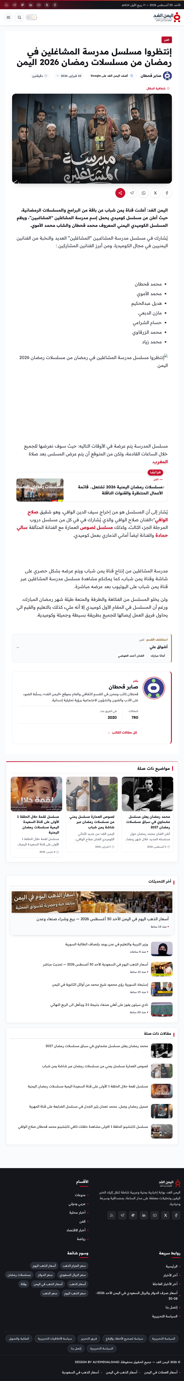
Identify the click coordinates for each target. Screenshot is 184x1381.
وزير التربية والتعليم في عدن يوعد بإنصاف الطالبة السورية (106, 944)
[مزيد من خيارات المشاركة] (120, 193)
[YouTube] (39, 5)
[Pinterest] (23, 5)
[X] (47, 5)
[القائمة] (8, 17)
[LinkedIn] (31, 5)
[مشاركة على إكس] (155, 193)
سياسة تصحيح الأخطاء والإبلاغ (124, 1338)
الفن (166, 39)
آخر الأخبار (170, 1275)
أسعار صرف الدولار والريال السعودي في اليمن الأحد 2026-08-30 (136, 1296)
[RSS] (6, 5)
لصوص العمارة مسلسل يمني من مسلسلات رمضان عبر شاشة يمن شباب (92, 821)
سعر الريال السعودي (73, 1275)
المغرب (160, 461)
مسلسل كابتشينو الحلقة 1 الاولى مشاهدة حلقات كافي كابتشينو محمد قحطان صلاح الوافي (83, 1126)
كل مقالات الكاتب (122, 733)
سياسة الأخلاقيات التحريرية (55, 1338)
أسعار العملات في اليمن (160, 1372)
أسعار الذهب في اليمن (48, 1284)
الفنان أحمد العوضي (131, 655)
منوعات (80, 1195)
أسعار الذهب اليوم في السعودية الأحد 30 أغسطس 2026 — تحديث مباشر (95, 964)
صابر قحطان (151, 75)
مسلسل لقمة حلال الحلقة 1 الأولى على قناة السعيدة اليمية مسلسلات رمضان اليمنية (38, 824)
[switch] (31, 17)
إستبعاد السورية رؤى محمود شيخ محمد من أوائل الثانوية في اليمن (100, 984)
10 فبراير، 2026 (71, 76)
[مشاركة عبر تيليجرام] (132, 193)
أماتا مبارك (158, 655)
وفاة (23, 1284)
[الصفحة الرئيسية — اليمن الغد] (166, 17)
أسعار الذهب (78, 1284)
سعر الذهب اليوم (75, 1293)
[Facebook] (55, 5)
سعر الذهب (50, 1293)
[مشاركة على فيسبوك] (167, 193)
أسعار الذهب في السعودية (80, 1372)
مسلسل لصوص (96, 527)
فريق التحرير (89, 1338)
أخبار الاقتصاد (75, 1230)
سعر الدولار (45, 1275)
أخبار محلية (77, 1212)
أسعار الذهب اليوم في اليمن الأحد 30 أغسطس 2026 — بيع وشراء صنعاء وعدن (103, 918)
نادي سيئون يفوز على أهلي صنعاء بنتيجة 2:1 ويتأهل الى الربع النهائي (99, 1004)
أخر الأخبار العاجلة (165, 1284)
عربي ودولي (77, 1204)
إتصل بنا (171, 1307)
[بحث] (19, 17)
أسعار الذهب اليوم (44, 1265)
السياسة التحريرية (164, 1316)
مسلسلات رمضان (19, 1275)
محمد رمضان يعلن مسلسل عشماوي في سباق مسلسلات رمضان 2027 (148, 821)
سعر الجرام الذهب (74, 1265)
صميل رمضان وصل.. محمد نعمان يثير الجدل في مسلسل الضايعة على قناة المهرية (88, 1106)
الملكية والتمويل (19, 1338)
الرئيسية (171, 1266)
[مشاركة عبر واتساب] (144, 193)
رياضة (81, 1239)
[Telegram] (15, 5)
